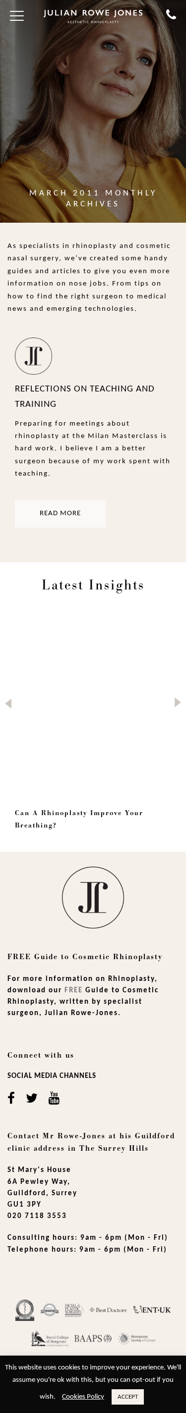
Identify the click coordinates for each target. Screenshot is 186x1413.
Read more (60, 513)
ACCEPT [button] (128, 1397)
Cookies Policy (83, 1397)
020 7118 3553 (37, 1216)
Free (73, 990)
